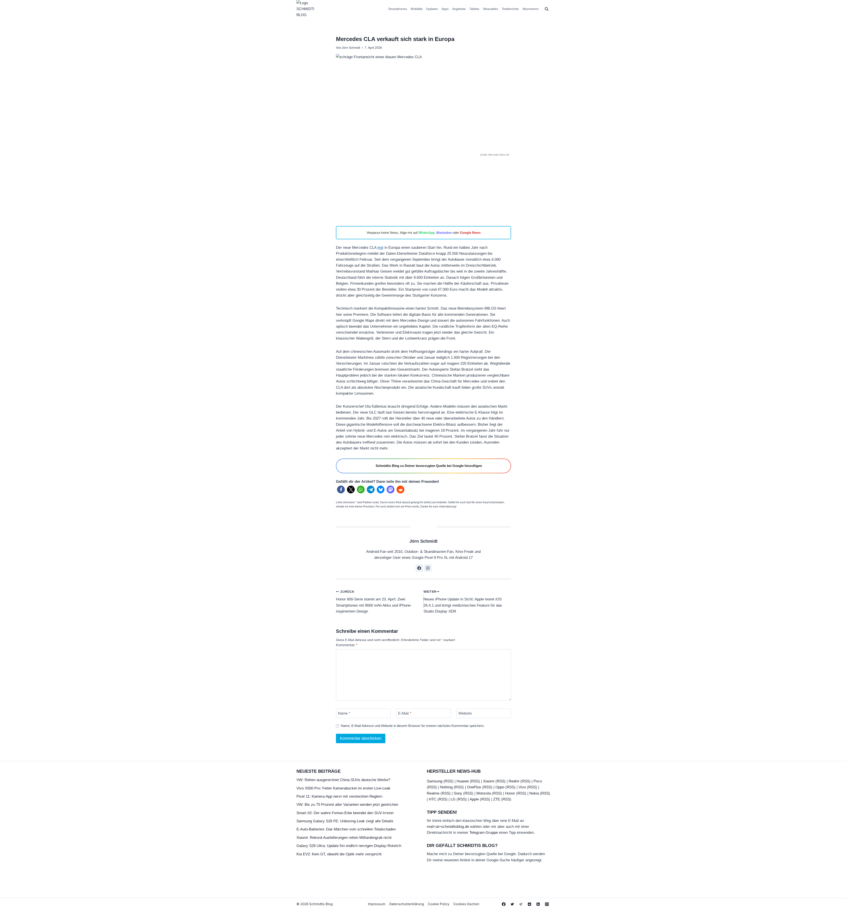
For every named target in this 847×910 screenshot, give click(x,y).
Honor (510, 793)
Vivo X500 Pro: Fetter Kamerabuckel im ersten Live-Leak (343, 788)
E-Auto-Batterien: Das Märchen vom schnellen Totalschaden (346, 829)
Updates (432, 9)
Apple (474, 799)
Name (344, 713)
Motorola (483, 793)
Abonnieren (531, 9)
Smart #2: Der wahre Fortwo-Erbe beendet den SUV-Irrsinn (345, 813)
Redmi (514, 781)
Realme (433, 793)
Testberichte (510, 9)
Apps (445, 9)
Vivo (522, 787)
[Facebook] (504, 904)
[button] (341, 489)
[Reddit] (529, 904)
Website (465, 713)
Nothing (446, 787)
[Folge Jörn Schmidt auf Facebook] (419, 568)
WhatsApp (426, 232)
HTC (432, 799)
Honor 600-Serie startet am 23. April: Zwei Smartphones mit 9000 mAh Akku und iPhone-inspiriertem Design (374, 601)
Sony (458, 793)
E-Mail (404, 713)
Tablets (474, 9)
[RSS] (538, 904)
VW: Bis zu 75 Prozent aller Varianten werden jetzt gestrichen (347, 804)
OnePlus (474, 787)
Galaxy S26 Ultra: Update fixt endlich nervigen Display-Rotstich (348, 846)
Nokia (534, 793)
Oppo (499, 787)
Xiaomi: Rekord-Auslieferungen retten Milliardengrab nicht (344, 838)
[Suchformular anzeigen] (547, 9)
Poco (538, 781)
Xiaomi (488, 781)
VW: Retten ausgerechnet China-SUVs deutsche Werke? (343, 780)
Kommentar (347, 645)
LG (453, 799)
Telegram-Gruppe (483, 832)
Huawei (463, 781)
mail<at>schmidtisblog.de (448, 827)
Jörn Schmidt (351, 47)
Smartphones (397, 9)
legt (380, 247)
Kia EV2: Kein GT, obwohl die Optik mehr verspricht (339, 854)
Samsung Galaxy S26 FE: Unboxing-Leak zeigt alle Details (344, 821)
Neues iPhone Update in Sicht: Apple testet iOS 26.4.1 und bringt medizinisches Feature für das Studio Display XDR (463, 601)
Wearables (490, 9)
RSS (448, 781)
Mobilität (416, 9)
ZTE (496, 799)
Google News (470, 232)
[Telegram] (521, 904)
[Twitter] (512, 904)
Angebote (459, 9)
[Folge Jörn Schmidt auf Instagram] (428, 568)
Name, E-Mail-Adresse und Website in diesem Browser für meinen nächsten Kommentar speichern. (412, 726)
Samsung (434, 781)
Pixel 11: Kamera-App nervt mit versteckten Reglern (339, 796)
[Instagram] (547, 904)
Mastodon (444, 232)
